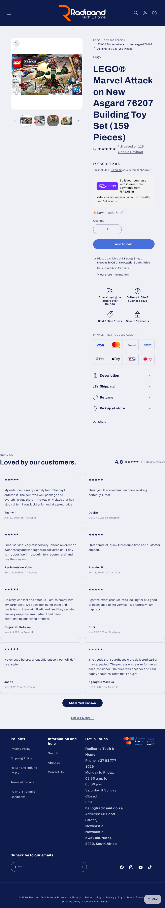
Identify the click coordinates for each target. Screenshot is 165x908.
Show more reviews (82, 702)
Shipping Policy (21, 758)
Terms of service (136, 897)
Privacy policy (114, 897)
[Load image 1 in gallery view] (26, 120)
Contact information (96, 901)
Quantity (98, 220)
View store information (113, 274)
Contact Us (56, 772)
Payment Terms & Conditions (23, 794)
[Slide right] (78, 120)
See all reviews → (82, 717)
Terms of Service (22, 782)
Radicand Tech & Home (43, 897)
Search (53, 753)
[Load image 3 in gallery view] (53, 120)
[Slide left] (15, 120)
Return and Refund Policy (24, 770)
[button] (8, 12)
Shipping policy (71, 901)
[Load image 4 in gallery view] (66, 120)
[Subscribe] (81, 867)
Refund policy (93, 897)
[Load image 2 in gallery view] (39, 120)
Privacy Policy (21, 748)
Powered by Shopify (69, 897)
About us (54, 762)
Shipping (116, 170)
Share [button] (102, 421)
